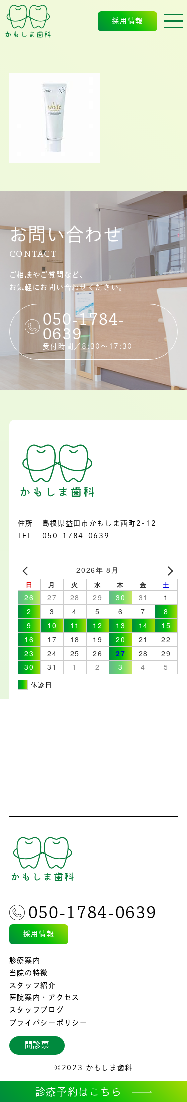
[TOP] (29, 21)
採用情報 (127, 20)
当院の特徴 (28, 972)
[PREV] (27, 570)
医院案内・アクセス (44, 997)
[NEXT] (168, 570)
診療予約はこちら (78, 1092)
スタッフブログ (36, 1009)
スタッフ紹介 (32, 985)
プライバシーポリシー (48, 1022)
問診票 (37, 1045)
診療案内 (25, 960)
